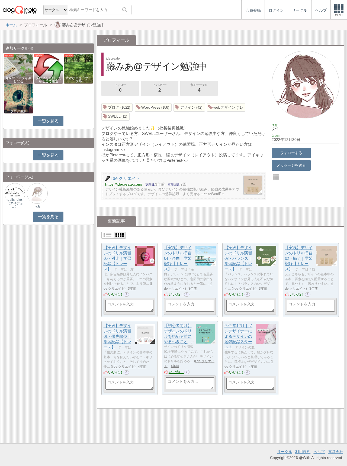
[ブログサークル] (19, 9)
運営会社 (335, 451)
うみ (37, 206)
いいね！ (115, 294)
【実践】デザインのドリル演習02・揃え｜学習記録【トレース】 (299, 258)
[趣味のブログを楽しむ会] (19, 68)
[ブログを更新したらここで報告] (49, 68)
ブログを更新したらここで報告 (49, 79)
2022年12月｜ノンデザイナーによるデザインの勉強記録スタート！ (238, 336)
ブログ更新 (18, 111)
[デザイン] (189, 107)
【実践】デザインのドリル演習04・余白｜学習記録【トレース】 (178, 258)
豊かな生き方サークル (79, 79)
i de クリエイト (244, 288)
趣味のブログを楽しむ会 (18, 79)
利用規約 (302, 451)
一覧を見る (48, 121)
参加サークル (198, 88)
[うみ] (37, 193)
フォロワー (159, 88)
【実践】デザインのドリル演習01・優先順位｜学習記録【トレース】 (117, 336)
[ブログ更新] (19, 98)
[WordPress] (153, 107)
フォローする (291, 153)
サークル (284, 451)
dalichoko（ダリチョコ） (15, 203)
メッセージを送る (291, 165)
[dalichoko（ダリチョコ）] (15, 193)
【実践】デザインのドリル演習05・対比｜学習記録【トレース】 (117, 258)
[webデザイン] (226, 107)
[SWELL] (116, 117)
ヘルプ (319, 451)
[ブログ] (117, 107)
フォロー (120, 88)
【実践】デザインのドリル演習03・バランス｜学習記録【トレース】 (238, 258)
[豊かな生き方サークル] (78, 68)
